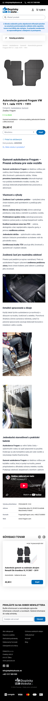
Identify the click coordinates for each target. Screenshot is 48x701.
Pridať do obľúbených (13, 139)
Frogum (12, 111)
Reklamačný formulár (10, 642)
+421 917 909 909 (10, 674)
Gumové (23, 45)
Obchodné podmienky (10, 638)
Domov (5, 45)
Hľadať (42, 17)
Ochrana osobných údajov (34, 631)
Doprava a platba (9, 635)
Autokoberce (13, 45)
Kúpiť (41, 132)
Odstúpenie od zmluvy (10, 646)
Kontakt (27, 638)
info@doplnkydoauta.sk (12, 671)
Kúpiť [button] (37, 582)
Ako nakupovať (8, 631)
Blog (26, 642)
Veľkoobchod (29, 635)
